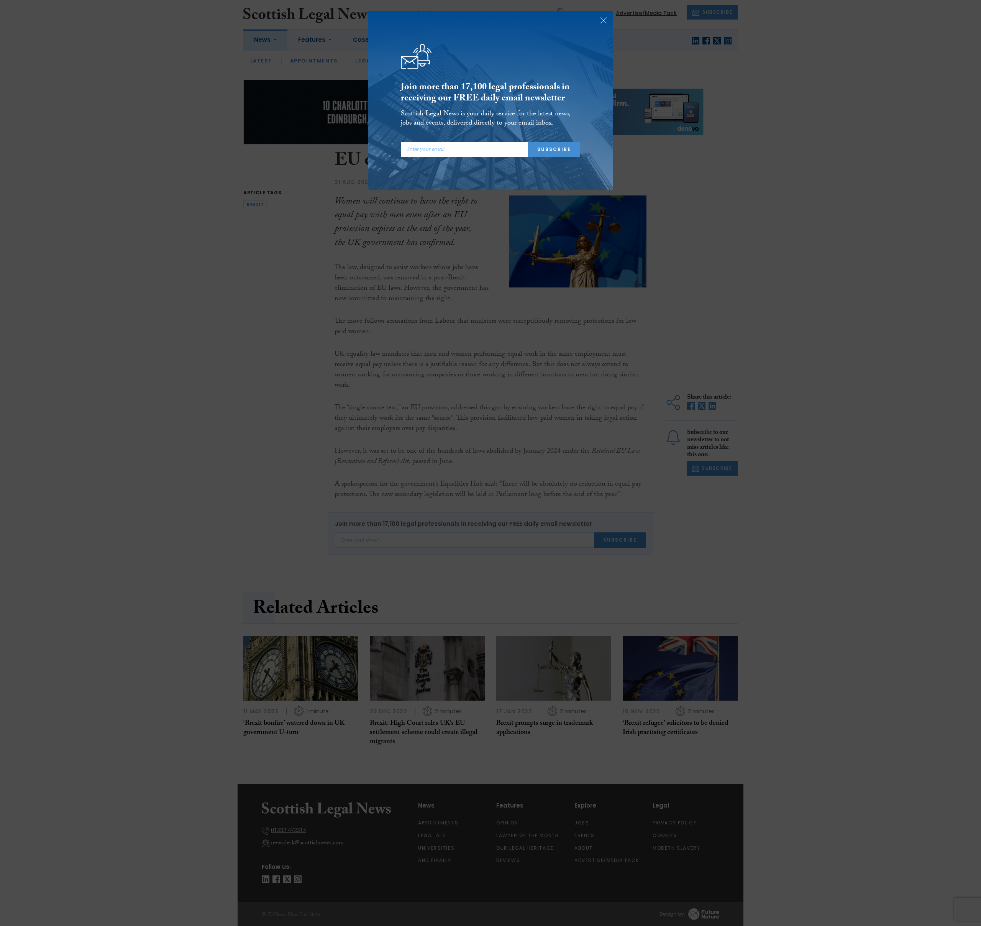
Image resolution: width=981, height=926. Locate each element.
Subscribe (554, 149)
